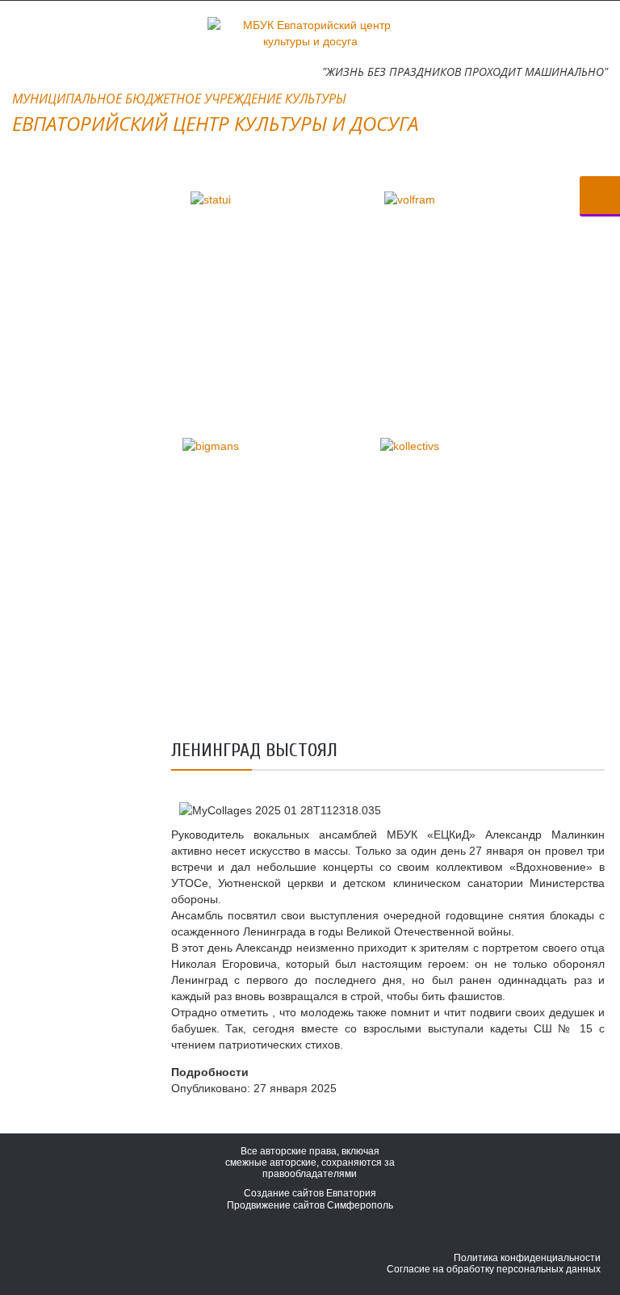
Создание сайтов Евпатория (310, 1193)
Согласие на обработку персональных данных (494, 1269)
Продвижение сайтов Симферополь (310, 1205)
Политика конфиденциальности (527, 1257)
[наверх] (587, 1198)
